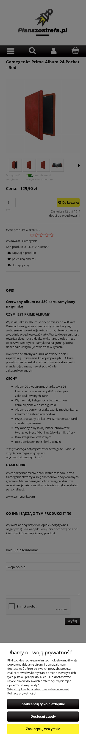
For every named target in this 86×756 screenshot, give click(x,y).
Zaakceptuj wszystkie (43, 729)
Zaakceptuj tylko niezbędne (43, 704)
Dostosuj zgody (43, 716)
